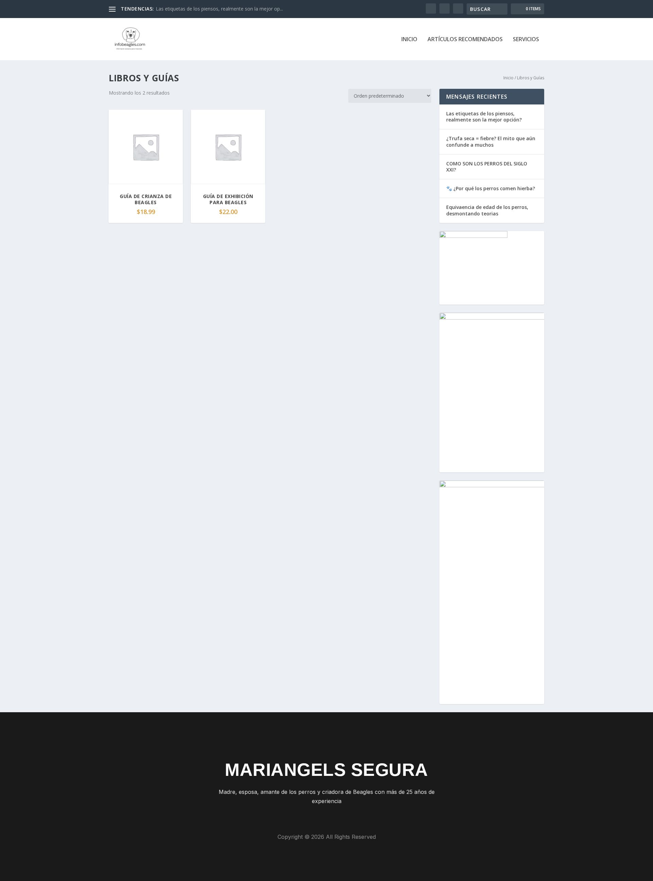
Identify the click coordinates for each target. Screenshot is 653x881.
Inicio (409, 39)
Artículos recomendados (465, 39)
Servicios (526, 39)
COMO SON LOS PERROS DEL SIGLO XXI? (486, 166)
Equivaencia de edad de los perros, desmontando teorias (487, 210)
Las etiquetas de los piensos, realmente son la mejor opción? (484, 116)
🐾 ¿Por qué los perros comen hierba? (490, 188)
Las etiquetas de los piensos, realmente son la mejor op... (219, 8)
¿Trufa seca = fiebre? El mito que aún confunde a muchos (490, 141)
